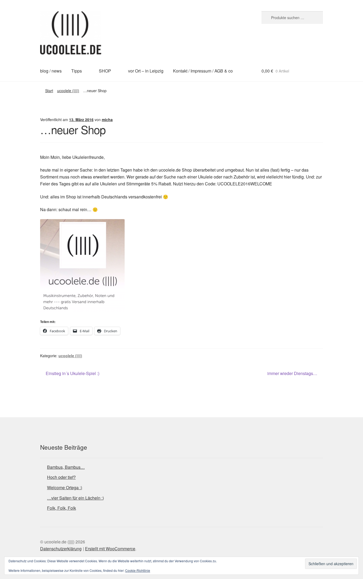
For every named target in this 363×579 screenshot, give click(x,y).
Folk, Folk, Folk (61, 508)
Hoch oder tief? (61, 477)
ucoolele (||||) (68, 90)
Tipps (76, 71)
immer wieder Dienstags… (292, 373)
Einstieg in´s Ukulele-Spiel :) (72, 373)
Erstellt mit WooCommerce (110, 549)
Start (49, 90)
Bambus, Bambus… (66, 467)
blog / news (51, 71)
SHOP (105, 71)
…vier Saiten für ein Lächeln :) (75, 498)
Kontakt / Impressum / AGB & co (203, 71)
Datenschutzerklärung (61, 549)
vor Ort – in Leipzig (145, 71)
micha (107, 119)
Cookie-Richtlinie (137, 570)
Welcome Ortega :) (64, 487)
